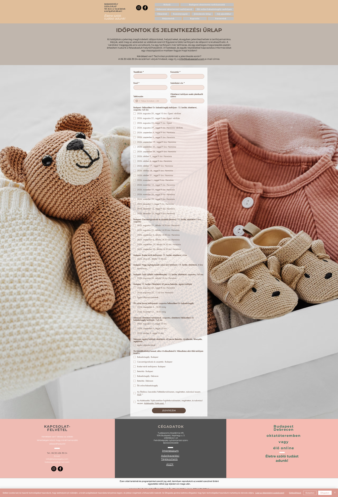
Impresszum (170, 450)
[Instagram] (138, 7)
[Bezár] (334, 493)
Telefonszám (138, 96)
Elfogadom (324, 492)
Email (136, 83)
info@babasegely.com (192, 59)
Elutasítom (310, 492)
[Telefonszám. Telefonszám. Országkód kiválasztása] (137, 101)
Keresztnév (175, 72)
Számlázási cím (177, 83)
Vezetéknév (138, 72)
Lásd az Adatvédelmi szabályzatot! (269, 492)
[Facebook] (145, 7)
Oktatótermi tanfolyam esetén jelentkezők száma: (186, 95)
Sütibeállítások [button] (295, 492)
